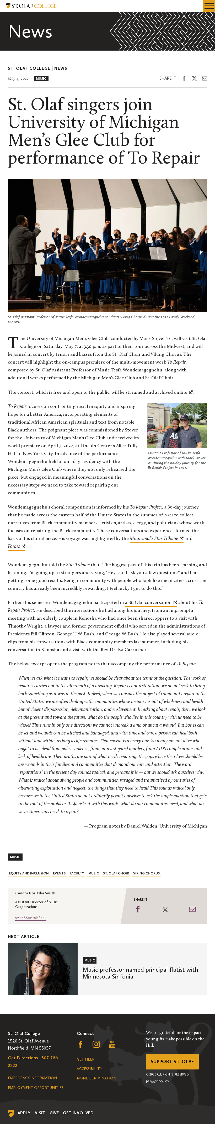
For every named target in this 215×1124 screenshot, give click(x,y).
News (60, 68)
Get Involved (78, 1112)
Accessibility (89, 1069)
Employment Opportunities (35, 1087)
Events (59, 873)
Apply (24, 1112)
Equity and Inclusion (29, 873)
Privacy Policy (157, 1082)
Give (54, 1112)
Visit (40, 1112)
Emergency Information (32, 1078)
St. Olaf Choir (116, 873)
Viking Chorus (146, 873)
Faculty (77, 873)
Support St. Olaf (172, 1061)
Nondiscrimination (96, 1078)
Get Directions (23, 1058)
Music (41, 78)
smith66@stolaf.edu (30, 918)
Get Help (85, 1059)
